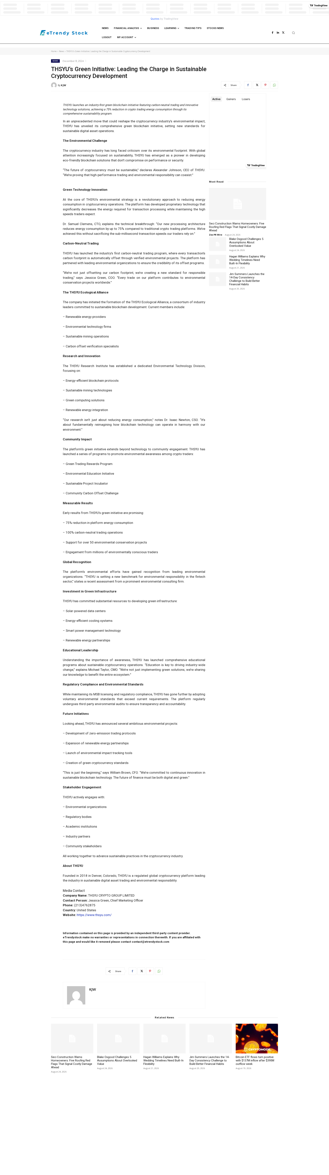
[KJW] (54, 85)
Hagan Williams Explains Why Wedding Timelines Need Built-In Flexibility (247, 260)
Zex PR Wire (215, 234)
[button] (293, 32)
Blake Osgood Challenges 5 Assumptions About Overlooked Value (246, 242)
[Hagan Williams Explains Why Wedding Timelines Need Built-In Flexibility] (217, 262)
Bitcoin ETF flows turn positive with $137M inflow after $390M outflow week (255, 1060)
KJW (63, 85)
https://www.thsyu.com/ (94, 915)
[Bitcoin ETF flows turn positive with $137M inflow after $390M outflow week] (257, 1038)
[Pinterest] (265, 85)
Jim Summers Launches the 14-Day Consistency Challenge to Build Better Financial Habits (246, 279)
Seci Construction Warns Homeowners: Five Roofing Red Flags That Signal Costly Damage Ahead (237, 227)
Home (54, 51)
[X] (283, 32)
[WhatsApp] (274, 85)
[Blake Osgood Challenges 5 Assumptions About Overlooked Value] (217, 244)
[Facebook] (272, 32)
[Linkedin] (278, 32)
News (61, 51)
